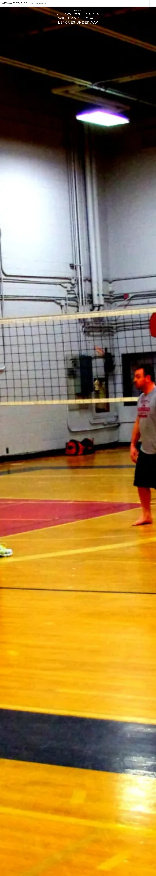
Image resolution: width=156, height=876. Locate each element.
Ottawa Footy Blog (14, 3)
